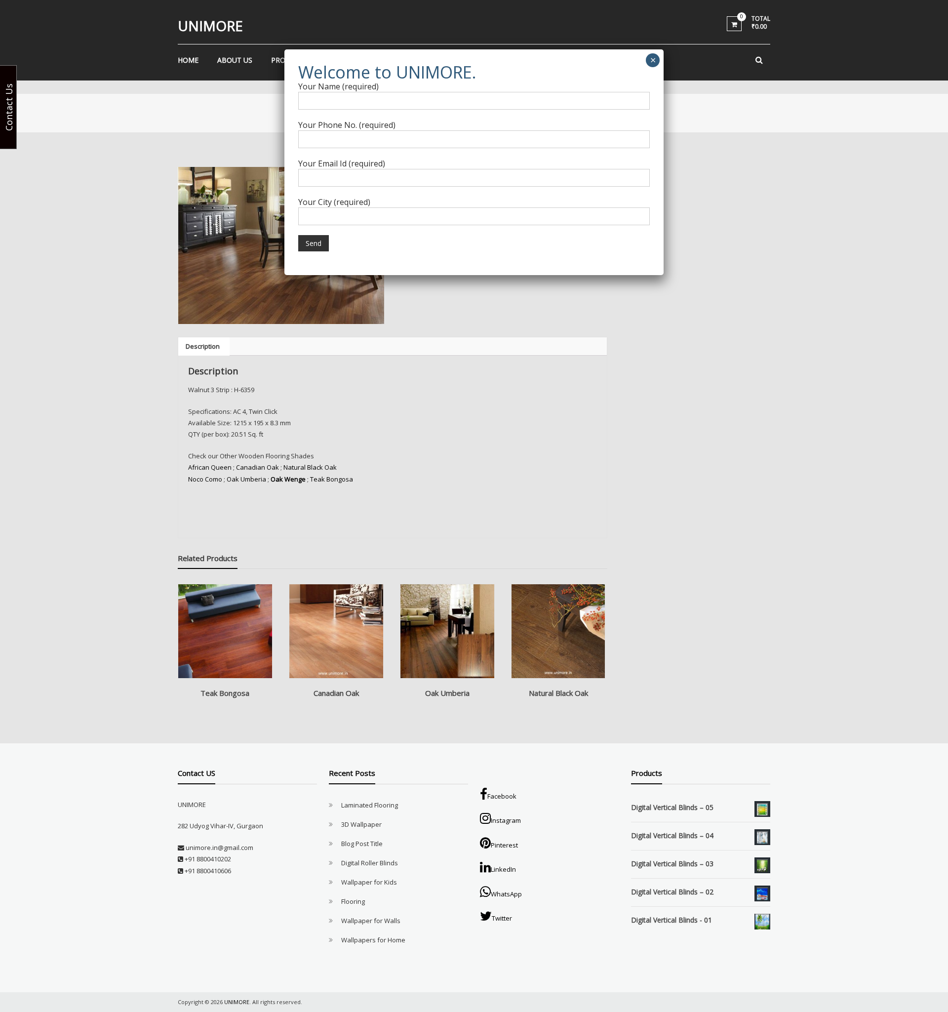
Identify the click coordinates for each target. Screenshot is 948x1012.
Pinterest (504, 845)
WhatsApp (506, 894)
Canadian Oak (257, 467)
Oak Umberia (246, 479)
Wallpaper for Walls (370, 920)
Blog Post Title (362, 843)
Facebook (501, 796)
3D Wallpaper (361, 824)
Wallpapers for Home (373, 939)
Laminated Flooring (369, 805)
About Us (234, 60)
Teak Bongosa (332, 479)
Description (203, 346)
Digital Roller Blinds (369, 862)
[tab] (203, 346)
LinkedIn (503, 869)
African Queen (210, 467)
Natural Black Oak (310, 467)
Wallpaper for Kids (369, 882)
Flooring (353, 901)
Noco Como (205, 479)
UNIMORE (210, 25)
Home (188, 60)
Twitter (502, 918)
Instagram (506, 820)
